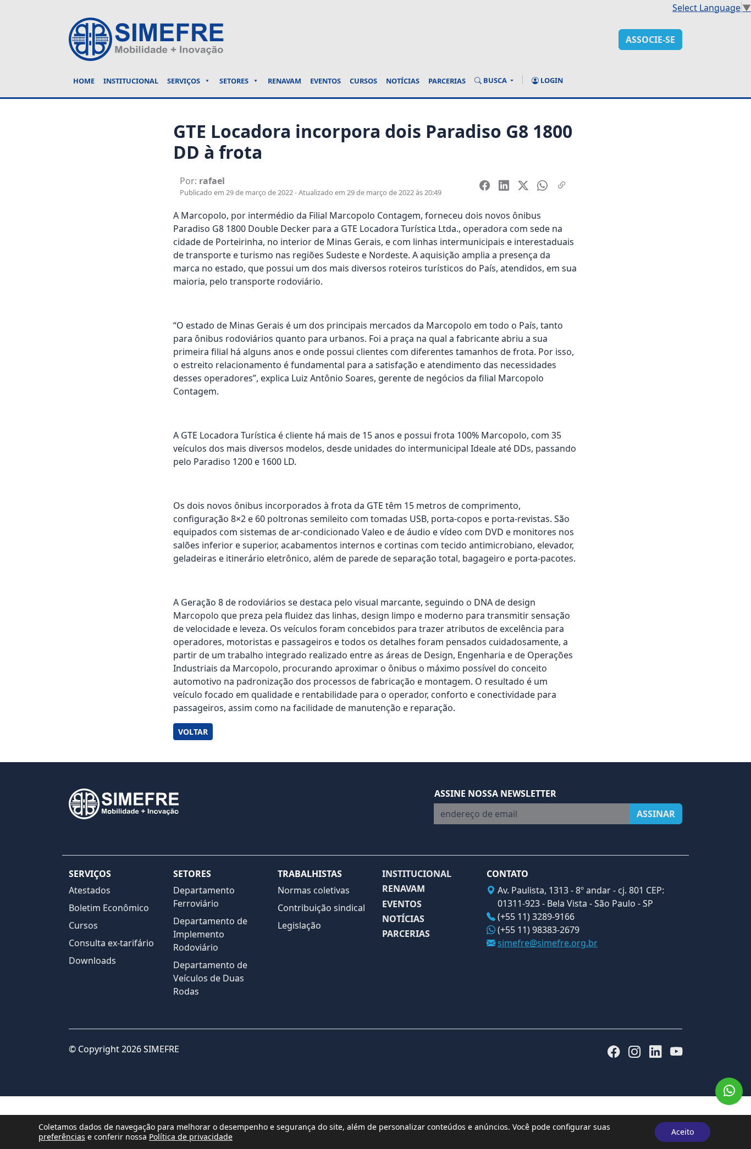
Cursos (363, 81)
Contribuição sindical (321, 908)
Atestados (90, 890)
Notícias (402, 81)
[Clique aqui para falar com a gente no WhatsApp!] (729, 1091)
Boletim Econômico (109, 908)
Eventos (325, 81)
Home (84, 81)
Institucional (130, 81)
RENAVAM (403, 889)
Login (551, 80)
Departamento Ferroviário (204, 896)
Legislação (299, 925)
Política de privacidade (191, 1136)
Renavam (284, 81)
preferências (61, 1137)
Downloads (92, 960)
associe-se (650, 40)
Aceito (682, 1131)
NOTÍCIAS (403, 919)
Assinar (656, 814)
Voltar (193, 731)
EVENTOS (402, 904)
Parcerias (447, 81)
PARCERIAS (406, 934)
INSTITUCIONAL (416, 874)
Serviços (183, 81)
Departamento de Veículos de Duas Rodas (210, 978)
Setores (234, 81)
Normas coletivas (314, 890)
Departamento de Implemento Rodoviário (210, 934)
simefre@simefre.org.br (548, 943)
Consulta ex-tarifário (111, 943)
